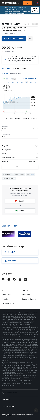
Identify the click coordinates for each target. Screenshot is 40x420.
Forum (24, 68)
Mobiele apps (6, 295)
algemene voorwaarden (9, 393)
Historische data (15, 73)
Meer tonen (20, 167)
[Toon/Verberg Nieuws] (14, 79)
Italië (32, 174)
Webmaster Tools (8, 303)
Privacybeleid (6, 399)
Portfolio (5, 299)
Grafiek (16, 68)
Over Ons (25, 290)
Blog (3, 290)
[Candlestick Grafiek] (4, 79)
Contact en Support (29, 299)
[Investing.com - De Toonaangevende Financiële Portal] (12, 3)
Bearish (21, 201)
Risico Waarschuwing (8, 406)
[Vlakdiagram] (7, 79)
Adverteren (26, 295)
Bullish (22, 211)
